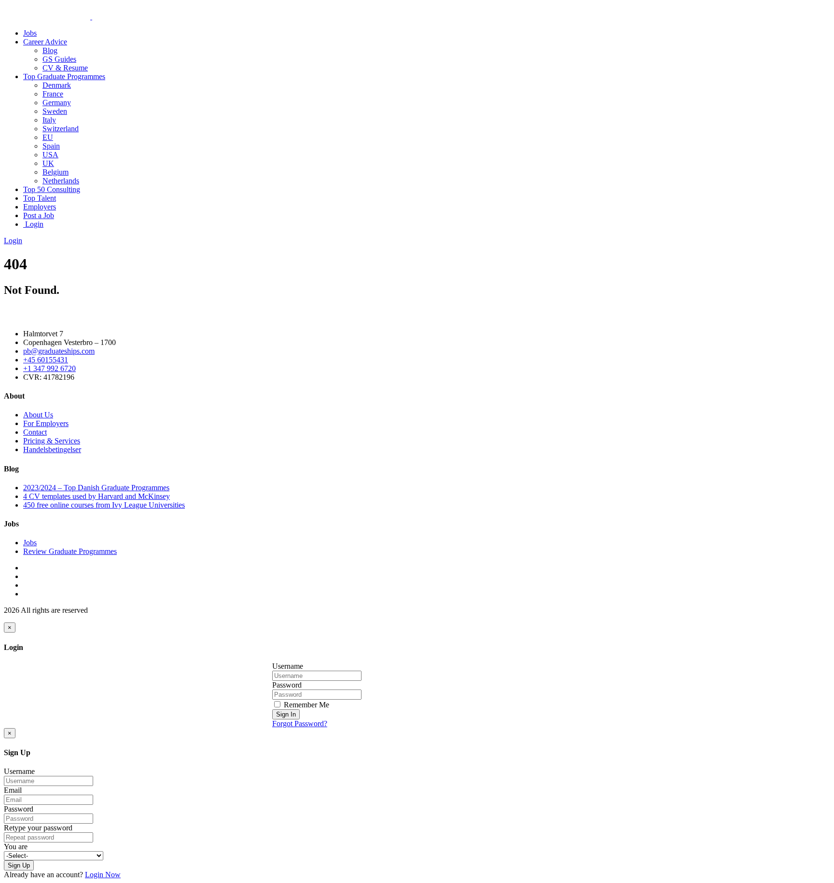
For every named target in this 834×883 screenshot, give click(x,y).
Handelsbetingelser (52, 449)
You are (16, 846)
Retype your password (38, 828)
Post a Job (38, 215)
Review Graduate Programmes (70, 551)
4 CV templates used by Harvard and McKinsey (96, 496)
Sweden (54, 111)
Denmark (56, 85)
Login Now (103, 874)
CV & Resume (65, 68)
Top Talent (39, 198)
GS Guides (59, 59)
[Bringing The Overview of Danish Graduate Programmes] (91, 17)
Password (287, 685)
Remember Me (305, 705)
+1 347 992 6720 (49, 368)
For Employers (46, 423)
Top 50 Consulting (51, 189)
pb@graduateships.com (59, 351)
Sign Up (19, 865)
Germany (56, 102)
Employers (39, 207)
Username (287, 666)
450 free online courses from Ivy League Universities (104, 505)
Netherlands (60, 181)
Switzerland (60, 128)
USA (50, 155)
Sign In (286, 714)
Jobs (30, 33)
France (52, 94)
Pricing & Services (51, 441)
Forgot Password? (299, 723)
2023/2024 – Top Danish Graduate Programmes (96, 487)
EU (47, 137)
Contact (35, 432)
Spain (51, 146)
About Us (38, 415)
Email (13, 790)
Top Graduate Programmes (64, 76)
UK (48, 163)
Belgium (55, 172)
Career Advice (45, 42)
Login (33, 224)
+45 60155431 (45, 360)
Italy (49, 120)
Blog (49, 50)
